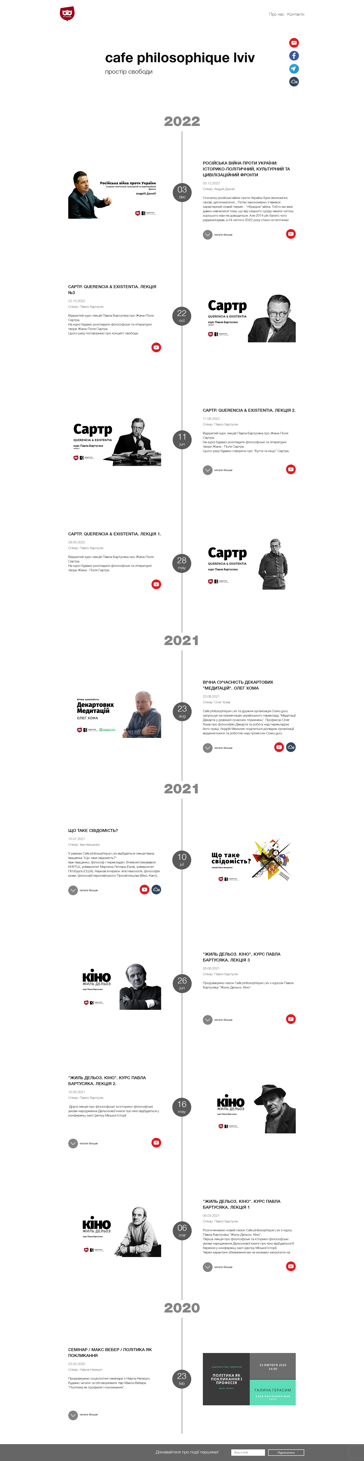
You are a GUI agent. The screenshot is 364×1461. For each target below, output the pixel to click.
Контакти (295, 14)
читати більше (223, 234)
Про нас (276, 14)
